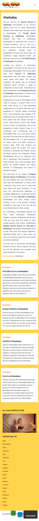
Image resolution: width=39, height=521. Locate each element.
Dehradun (6, 451)
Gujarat (5, 464)
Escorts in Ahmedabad (11, 376)
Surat (4, 502)
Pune (4, 491)
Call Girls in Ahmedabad (12, 341)
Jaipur (5, 478)
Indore (5, 475)
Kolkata (5, 481)
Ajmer (4, 447)
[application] (19, 423)
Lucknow (5, 485)
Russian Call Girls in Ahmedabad (15, 309)
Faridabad (6, 458)
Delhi (4, 454)
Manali (5, 488)
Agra (4, 441)
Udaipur (5, 505)
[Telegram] (20, 514)
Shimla (5, 498)
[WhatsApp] (13, 513)
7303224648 (31, 516)
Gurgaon (5, 468)
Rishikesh (6, 495)
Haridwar (5, 471)
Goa (4, 461)
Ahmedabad (6, 267)
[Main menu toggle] (34, 5)
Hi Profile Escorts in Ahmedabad (15, 271)
